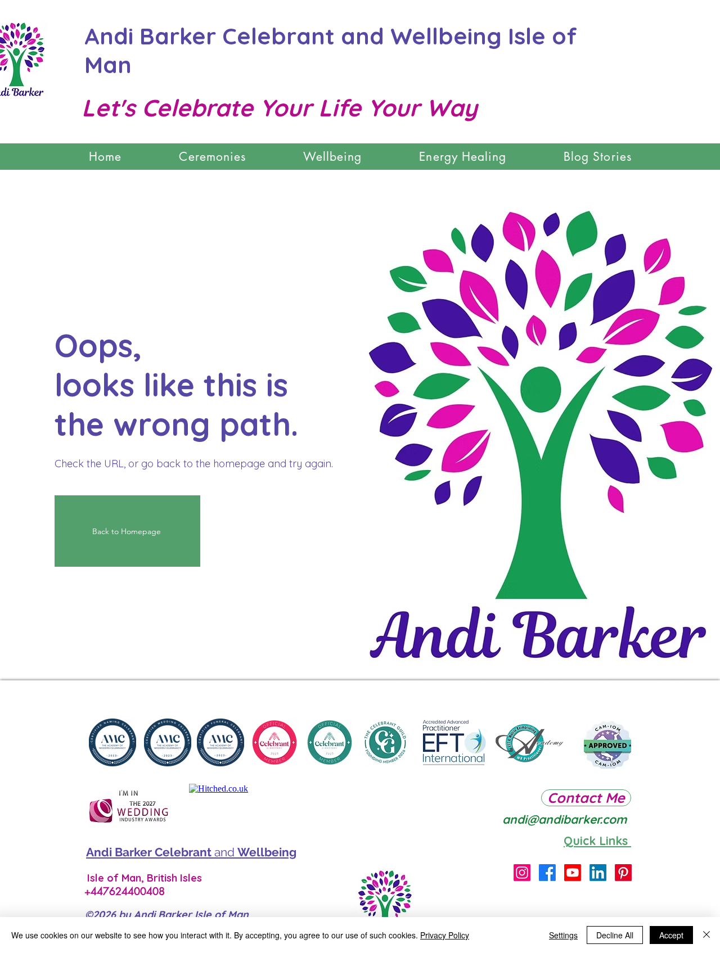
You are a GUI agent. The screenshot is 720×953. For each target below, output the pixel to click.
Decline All (614, 935)
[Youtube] (572, 872)
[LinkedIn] (598, 872)
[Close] (706, 935)
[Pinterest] (623, 872)
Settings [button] (563, 935)
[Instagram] (522, 872)
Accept (671, 935)
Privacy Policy (444, 935)
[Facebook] (547, 872)
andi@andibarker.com (564, 819)
